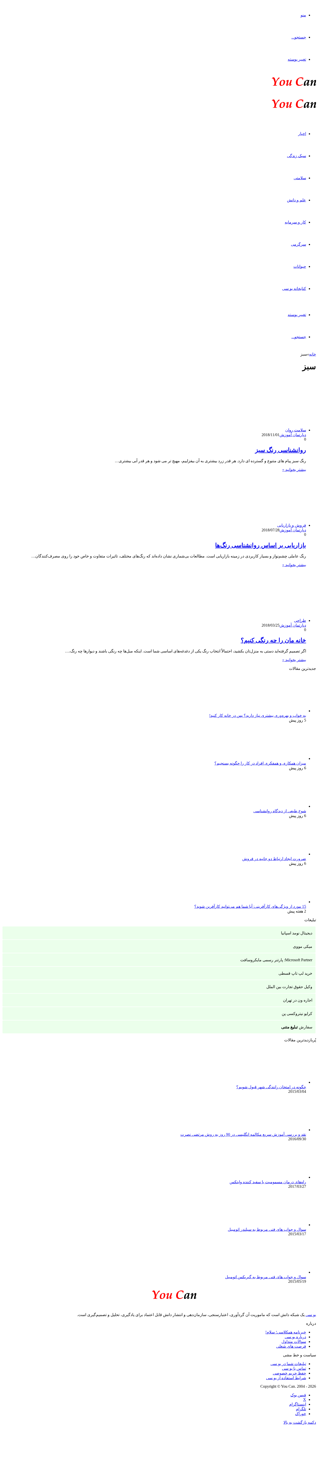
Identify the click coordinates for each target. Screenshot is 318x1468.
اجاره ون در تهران (297, 1000)
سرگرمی (298, 244)
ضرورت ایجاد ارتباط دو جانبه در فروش (274, 859)
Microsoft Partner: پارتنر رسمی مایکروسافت (276, 960)
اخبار (302, 134)
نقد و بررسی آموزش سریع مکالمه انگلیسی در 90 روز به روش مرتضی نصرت (243, 1134)
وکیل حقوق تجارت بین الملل (289, 987)
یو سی (311, 1315)
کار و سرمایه (295, 222)
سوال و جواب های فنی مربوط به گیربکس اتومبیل (265, 1277)
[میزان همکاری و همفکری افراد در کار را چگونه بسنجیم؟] (278, 758)
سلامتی (300, 178)
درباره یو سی (295, 1337)
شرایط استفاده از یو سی (286, 1378)
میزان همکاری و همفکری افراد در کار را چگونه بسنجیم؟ (260, 763)
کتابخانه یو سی (294, 288)
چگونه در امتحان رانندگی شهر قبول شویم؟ (271, 1087)
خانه (312, 354)
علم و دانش (296, 200)
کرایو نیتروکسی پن (297, 1013)
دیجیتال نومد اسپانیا (296, 933)
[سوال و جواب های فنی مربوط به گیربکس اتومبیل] (278, 1272)
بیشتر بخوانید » (294, 469)
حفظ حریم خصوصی (289, 1373)
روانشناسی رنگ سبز (280, 450)
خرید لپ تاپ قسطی (295, 973)
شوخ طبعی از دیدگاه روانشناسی (279, 811)
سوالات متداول (293, 1341)
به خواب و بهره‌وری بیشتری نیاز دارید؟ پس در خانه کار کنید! (257, 715)
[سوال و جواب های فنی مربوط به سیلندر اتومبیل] (278, 1225)
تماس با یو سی (294, 1368)
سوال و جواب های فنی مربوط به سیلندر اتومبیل (267, 1229)
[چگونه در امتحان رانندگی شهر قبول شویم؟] (278, 1082)
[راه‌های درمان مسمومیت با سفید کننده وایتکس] (278, 1177)
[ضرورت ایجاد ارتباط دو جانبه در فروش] (278, 854)
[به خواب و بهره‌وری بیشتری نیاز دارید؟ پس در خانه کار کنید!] (278, 711)
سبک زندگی (296, 156)
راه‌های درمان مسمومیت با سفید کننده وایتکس (268, 1182)
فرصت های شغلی (291, 1346)
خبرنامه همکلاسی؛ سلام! (285, 1332)
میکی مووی (302, 946)
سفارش (296, 1027)
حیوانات (299, 266)
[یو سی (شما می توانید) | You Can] (159, 1294)
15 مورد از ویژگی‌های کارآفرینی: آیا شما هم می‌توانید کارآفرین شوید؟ (250, 906)
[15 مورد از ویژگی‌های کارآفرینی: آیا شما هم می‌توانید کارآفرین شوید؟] (278, 902)
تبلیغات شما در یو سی (288, 1364)
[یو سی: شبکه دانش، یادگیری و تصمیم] (278, 85)
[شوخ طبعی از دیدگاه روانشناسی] (278, 806)
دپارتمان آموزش (292, 435)
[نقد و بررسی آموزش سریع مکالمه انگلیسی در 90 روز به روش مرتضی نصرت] (278, 1130)
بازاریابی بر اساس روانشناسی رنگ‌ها (260, 545)
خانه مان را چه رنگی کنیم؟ (273, 640)
